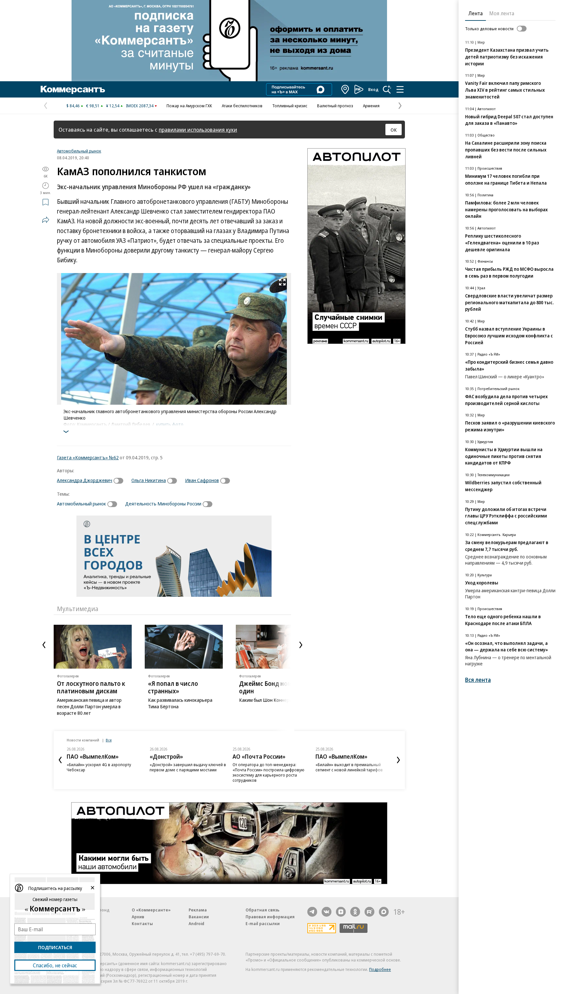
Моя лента (501, 13)
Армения (371, 106)
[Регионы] (345, 89)
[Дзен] (341, 912)
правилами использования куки (198, 129)
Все (109, 740)
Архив (138, 917)
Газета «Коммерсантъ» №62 (88, 457)
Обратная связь (262, 910)
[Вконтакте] (326, 912)
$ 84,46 (73, 106)
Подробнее (380, 969)
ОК (394, 129)
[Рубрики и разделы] (400, 89)
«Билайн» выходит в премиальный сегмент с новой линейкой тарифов (349, 767)
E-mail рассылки (263, 923)
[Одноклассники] (355, 912)
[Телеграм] (312, 912)
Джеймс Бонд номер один (269, 687)
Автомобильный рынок (79, 151)
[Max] (384, 912)
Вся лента (478, 680)
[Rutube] (369, 912)
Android (196, 923)
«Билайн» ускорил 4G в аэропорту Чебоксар (99, 767)
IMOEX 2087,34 (140, 106)
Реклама (198, 910)
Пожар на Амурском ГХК (189, 106)
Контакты (142, 923)
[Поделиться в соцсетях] (45, 220)
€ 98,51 (93, 106)
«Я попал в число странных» (173, 687)
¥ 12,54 (112, 106)
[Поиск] (387, 89)
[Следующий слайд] (300, 644)
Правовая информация (270, 917)
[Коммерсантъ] (73, 89)
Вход (373, 89)
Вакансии (199, 917)
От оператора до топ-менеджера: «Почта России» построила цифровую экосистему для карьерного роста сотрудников (268, 772)
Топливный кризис (289, 106)
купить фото (169, 424)
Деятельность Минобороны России (163, 503)
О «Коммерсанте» (151, 910)
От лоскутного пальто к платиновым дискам (91, 687)
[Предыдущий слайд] (43, 644)
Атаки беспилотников (242, 106)
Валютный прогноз (335, 106)
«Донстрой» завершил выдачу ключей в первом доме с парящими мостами (188, 767)
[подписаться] (120, 481)
